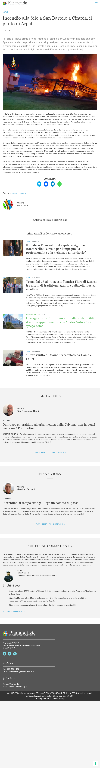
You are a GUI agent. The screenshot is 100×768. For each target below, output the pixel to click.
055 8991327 (13, 669)
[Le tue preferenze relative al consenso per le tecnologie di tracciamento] (95, 763)
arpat (14, 193)
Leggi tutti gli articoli (49, 524)
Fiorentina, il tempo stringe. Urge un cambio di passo (41, 503)
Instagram (15, 653)
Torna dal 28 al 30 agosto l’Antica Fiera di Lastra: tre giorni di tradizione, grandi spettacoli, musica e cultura (61, 285)
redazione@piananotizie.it (21, 672)
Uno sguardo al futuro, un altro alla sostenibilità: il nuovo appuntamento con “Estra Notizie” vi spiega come (61, 322)
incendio (22, 193)
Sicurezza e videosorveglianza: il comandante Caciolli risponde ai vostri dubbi (42, 605)
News (5, 12)
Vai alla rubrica (12, 612)
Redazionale (31, 314)
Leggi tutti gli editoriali (49, 452)
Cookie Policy (58, 698)
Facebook (5, 653)
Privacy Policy (42, 698)
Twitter (10, 653)
